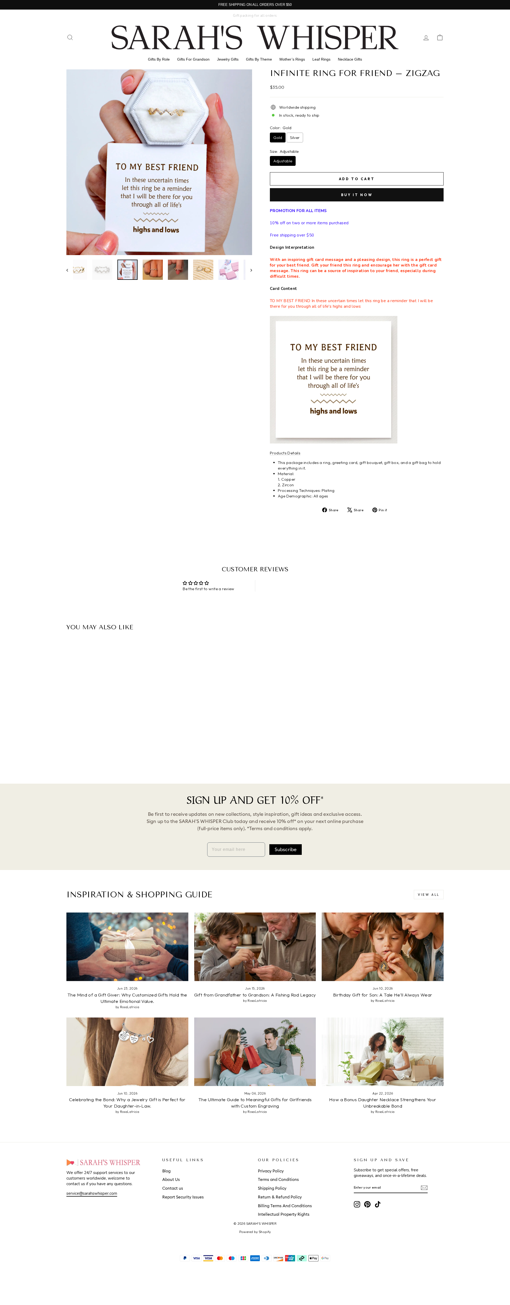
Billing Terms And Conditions (285, 1206)
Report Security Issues (183, 1197)
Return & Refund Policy (280, 1197)
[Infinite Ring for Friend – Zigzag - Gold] (107, 752)
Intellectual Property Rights (283, 1215)
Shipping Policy (272, 1188)
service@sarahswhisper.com (91, 1193)
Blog (166, 1171)
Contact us (172, 1188)
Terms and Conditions (278, 1180)
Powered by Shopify (255, 1232)
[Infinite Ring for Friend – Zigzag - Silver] (114, 752)
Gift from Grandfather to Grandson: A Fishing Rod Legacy (255, 995)
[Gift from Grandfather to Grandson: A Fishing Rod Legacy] (255, 947)
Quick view (111, 727)
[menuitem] (158, 59)
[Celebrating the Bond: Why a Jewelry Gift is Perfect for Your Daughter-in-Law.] (127, 1051)
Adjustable (282, 160)
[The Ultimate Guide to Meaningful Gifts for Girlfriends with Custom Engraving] (255, 1051)
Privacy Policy (271, 1171)
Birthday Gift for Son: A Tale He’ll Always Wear (382, 995)
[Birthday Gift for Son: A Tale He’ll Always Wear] (383, 947)
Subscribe (286, 849)
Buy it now (357, 195)
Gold (277, 137)
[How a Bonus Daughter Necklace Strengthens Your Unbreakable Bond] (383, 1051)
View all (429, 895)
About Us (171, 1180)
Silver (295, 137)
